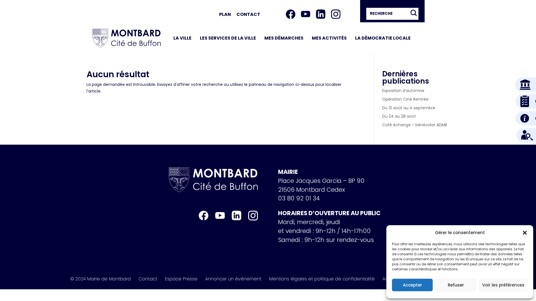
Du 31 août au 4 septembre (408, 108)
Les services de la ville (228, 38)
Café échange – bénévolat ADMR (414, 125)
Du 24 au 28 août (399, 116)
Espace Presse (181, 279)
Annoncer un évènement (233, 279)
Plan (225, 14)
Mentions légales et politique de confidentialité (322, 279)
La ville (182, 38)
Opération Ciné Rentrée (405, 99)
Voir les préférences (503, 285)
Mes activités (329, 38)
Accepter (412, 285)
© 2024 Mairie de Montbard (100, 279)
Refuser (456, 285)
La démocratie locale (383, 38)
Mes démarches (283, 38)
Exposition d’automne (403, 90)
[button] (525, 233)
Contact (248, 14)
